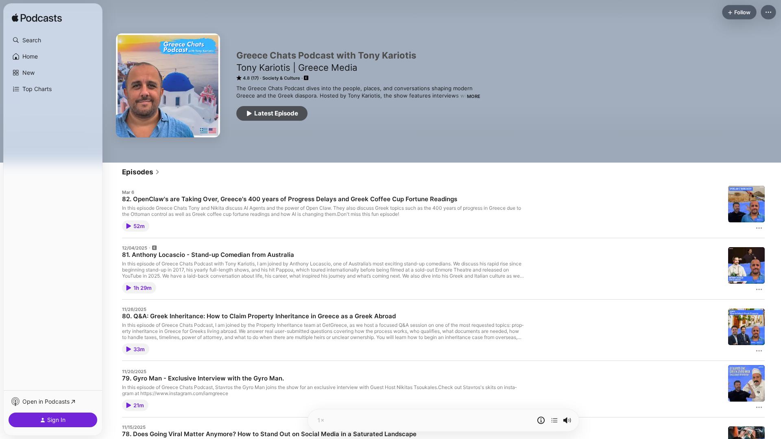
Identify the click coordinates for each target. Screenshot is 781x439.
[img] (37, 18)
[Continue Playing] (554, 420)
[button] (53, 40)
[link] (141, 171)
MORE (473, 96)
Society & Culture (281, 78)
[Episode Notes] (541, 420)
